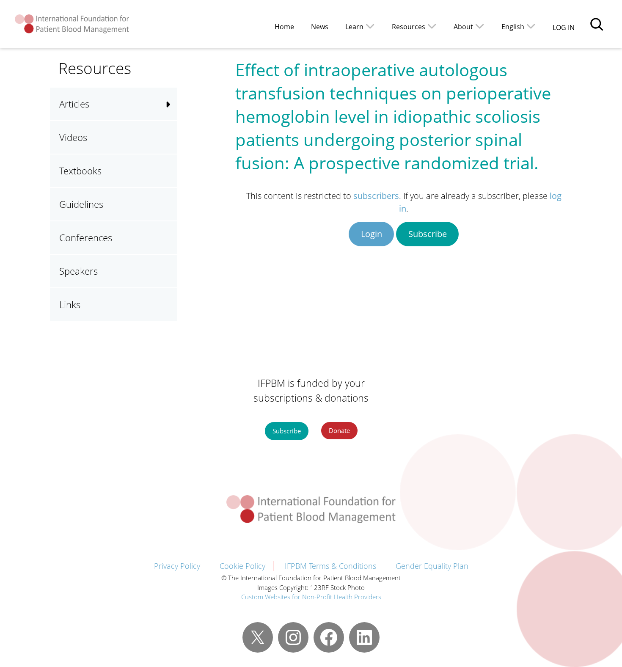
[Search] (596, 24)
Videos (73, 137)
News (319, 26)
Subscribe (427, 234)
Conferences (85, 237)
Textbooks (80, 170)
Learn (354, 26)
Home (284, 26)
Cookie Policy (242, 566)
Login (371, 234)
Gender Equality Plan (432, 566)
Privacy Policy (177, 566)
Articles (74, 103)
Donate (339, 430)
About (463, 26)
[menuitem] (518, 26)
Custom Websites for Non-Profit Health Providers (311, 597)
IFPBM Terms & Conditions (330, 566)
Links (69, 304)
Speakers (78, 271)
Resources (408, 26)
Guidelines (81, 204)
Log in (564, 27)
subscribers (376, 195)
